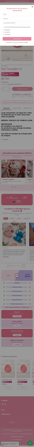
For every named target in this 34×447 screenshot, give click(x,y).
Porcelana (7, 34)
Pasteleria (7, 30)
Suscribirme (17, 39)
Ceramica (7, 32)
